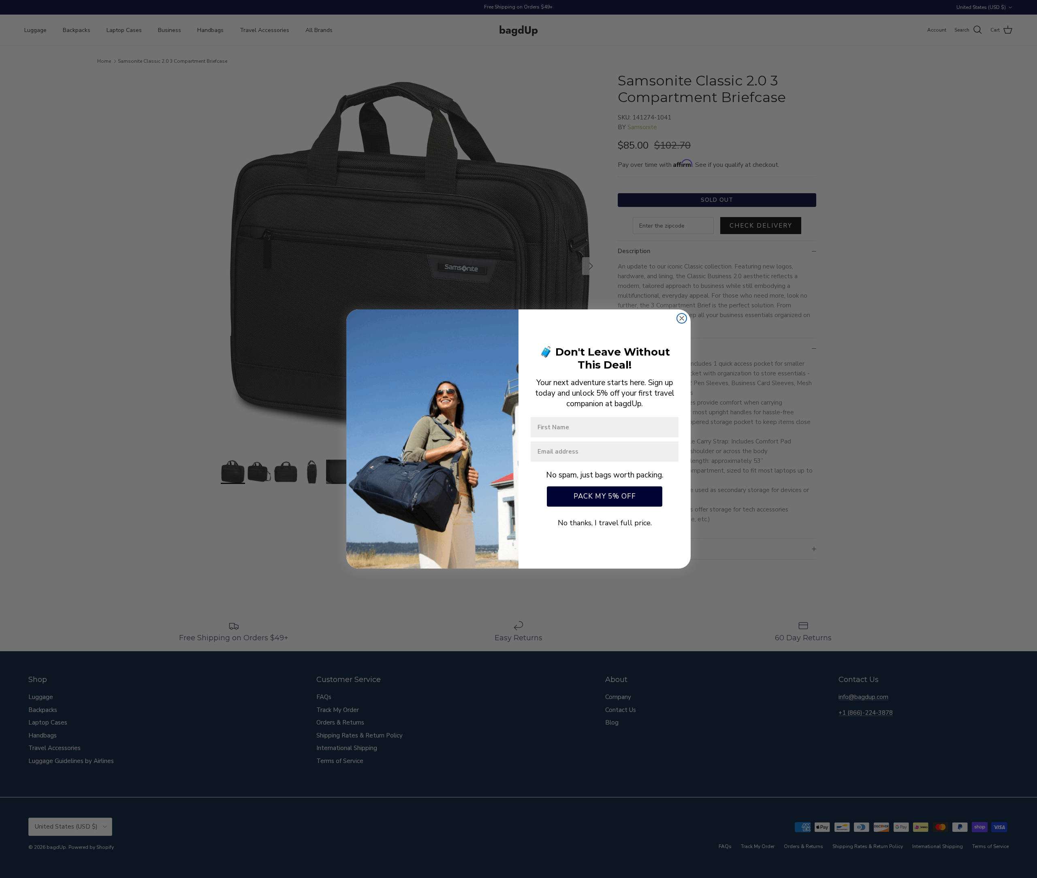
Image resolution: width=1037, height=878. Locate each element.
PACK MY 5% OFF (605, 496)
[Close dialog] (682, 318)
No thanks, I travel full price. (605, 523)
